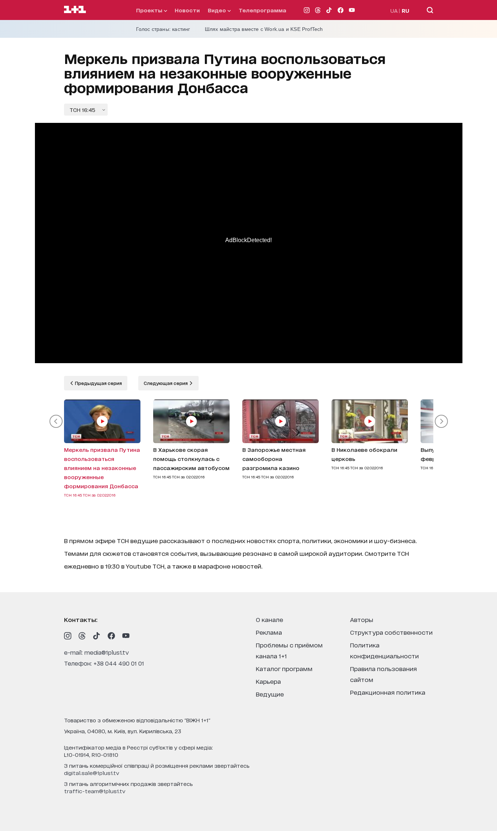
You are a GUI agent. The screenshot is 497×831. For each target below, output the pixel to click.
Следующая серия (166, 383)
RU (405, 10)
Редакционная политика (387, 692)
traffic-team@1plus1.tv (95, 791)
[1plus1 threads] (82, 635)
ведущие (270, 693)
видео (217, 10)
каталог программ (284, 668)
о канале (269, 619)
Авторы (361, 619)
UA (394, 10)
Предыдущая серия (98, 383)
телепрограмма (262, 10)
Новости (187, 10)
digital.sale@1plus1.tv (91, 773)
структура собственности (391, 632)
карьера (268, 681)
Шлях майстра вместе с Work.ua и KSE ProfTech (264, 29)
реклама (269, 632)
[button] (56, 421)
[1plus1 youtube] (126, 635)
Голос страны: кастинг (163, 29)
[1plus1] (75, 10)
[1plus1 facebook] (111, 635)
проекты (150, 10)
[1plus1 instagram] (67, 635)
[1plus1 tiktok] (96, 635)
